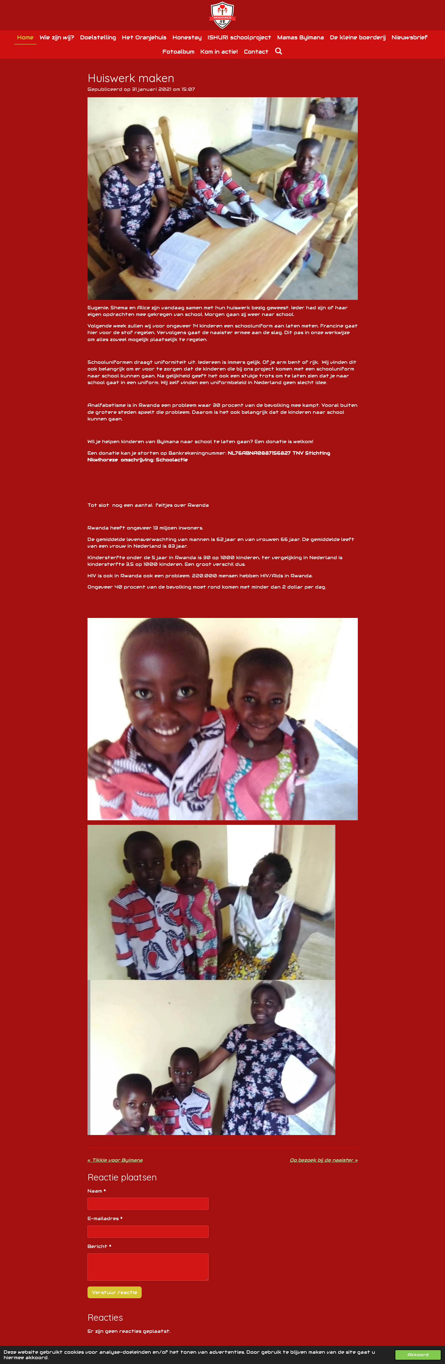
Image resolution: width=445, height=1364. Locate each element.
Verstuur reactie (114, 1292)
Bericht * (99, 1246)
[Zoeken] (278, 51)
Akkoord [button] (418, 1354)
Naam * (96, 1191)
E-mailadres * (105, 1218)
